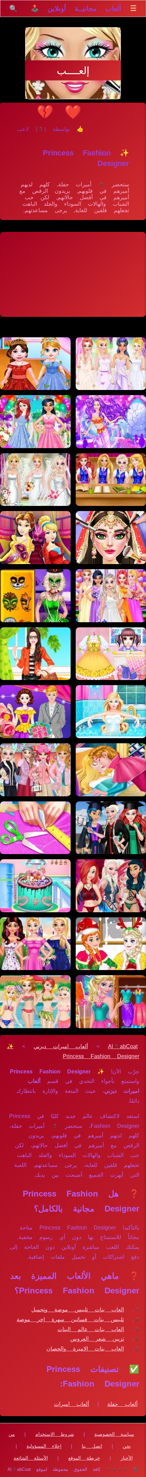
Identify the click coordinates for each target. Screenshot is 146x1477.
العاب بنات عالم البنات (90, 1329)
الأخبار (127, 1458)
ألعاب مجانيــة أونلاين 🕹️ (76, 8)
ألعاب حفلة (122, 1404)
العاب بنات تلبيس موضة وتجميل (77, 1309)
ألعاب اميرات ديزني (61, 1046)
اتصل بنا (92, 1446)
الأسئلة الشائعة (31, 1458)
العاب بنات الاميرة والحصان (85, 1348)
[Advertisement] (73, 274)
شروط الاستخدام (54, 1434)
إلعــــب (73, 71)
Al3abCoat (123, 1046)
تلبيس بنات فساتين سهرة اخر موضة (70, 1319)
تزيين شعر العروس (97, 1339)
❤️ (73, 111)
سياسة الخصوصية (114, 1434)
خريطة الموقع (84, 1458)
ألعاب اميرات (71, 1404)
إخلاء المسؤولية (43, 1446)
